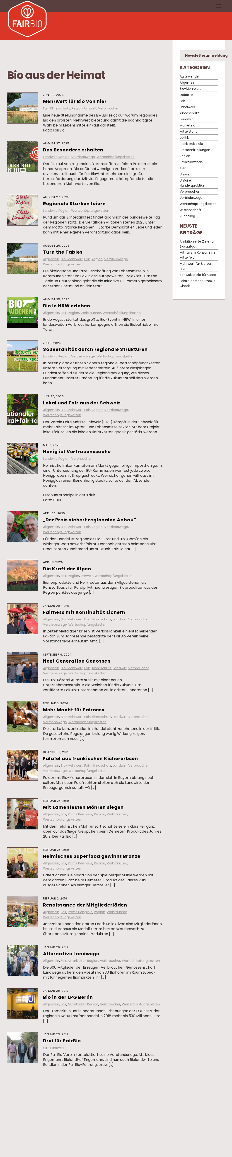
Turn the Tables (63, 252)
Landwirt (50, 157)
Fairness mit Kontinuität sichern (84, 612)
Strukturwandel (191, 162)
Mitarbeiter (77, 960)
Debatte (67, 1135)
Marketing (187, 125)
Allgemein (51, 259)
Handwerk (187, 107)
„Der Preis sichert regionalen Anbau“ (89, 520)
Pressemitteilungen (58, 1091)
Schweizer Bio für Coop (198, 274)
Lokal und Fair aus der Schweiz (82, 403)
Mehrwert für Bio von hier (75, 101)
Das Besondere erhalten (73, 150)
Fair (46, 108)
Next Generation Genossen (77, 661)
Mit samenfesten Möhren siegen (83, 807)
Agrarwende (189, 76)
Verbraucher (108, 108)
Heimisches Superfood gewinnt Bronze (91, 856)
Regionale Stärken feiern (74, 203)
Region (77, 108)
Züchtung (187, 216)
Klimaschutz (60, 108)
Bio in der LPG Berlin (68, 997)
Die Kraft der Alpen (67, 569)
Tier (183, 168)
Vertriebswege (83, 157)
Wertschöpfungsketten (116, 157)
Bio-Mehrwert (72, 259)
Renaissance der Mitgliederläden (85, 905)
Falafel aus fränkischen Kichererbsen (90, 758)
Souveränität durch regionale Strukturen (95, 349)
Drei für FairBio (62, 1041)
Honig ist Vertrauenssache (77, 451)
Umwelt (90, 108)
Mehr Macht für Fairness (73, 710)
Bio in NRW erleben (66, 306)
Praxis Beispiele (80, 814)
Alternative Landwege (71, 953)
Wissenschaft (190, 210)
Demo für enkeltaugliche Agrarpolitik (90, 1084)
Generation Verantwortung (77, 1128)
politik (184, 137)
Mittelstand (189, 131)
